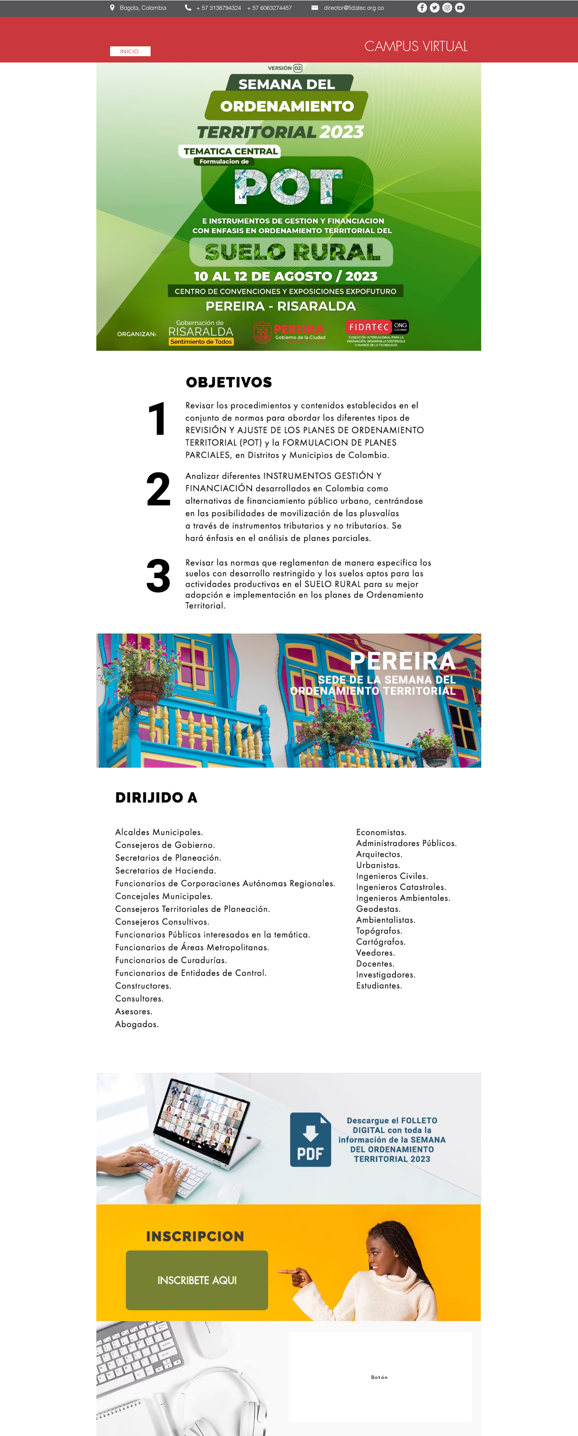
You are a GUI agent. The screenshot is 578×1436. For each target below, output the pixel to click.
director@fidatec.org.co (354, 7)
